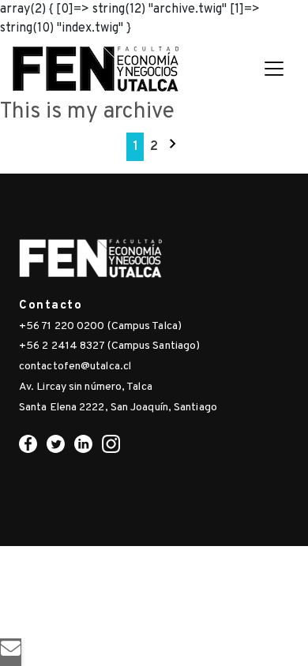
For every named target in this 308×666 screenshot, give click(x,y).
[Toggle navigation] (274, 69)
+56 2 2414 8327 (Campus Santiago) (109, 346)
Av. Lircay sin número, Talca (85, 387)
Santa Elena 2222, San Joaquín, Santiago (118, 407)
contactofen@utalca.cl (75, 366)
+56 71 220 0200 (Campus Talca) (100, 326)
